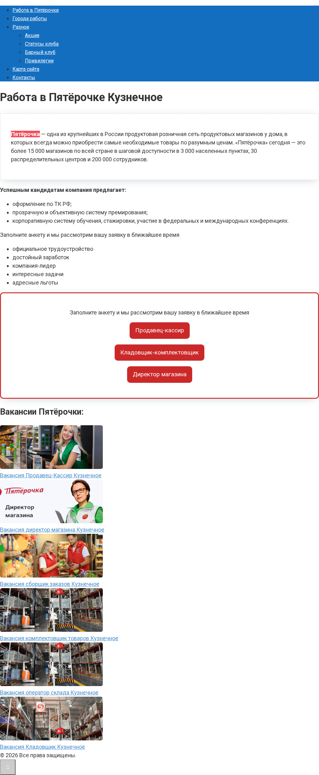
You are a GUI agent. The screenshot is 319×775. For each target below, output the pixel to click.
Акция (32, 35)
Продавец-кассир (159, 330)
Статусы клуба (42, 44)
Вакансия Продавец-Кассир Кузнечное (51, 475)
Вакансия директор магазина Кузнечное (52, 529)
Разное (20, 27)
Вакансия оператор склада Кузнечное (49, 692)
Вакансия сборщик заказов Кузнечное (49, 584)
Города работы (29, 19)
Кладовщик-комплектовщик (159, 352)
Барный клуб (40, 52)
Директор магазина (160, 374)
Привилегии (39, 61)
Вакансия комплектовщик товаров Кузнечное (59, 638)
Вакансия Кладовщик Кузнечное (42, 746)
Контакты (23, 77)
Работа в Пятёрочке (35, 10)
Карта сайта (25, 69)
